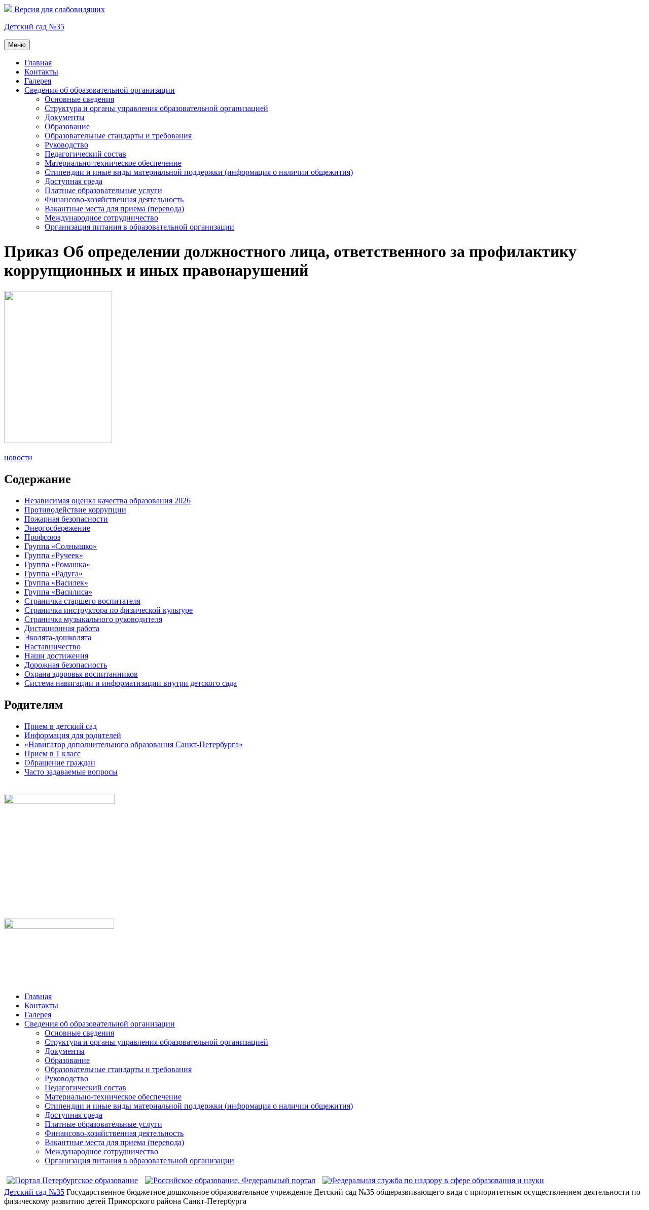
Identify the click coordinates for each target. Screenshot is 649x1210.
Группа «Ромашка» (57, 564)
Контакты (41, 71)
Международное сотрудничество (101, 217)
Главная (38, 62)
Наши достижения (56, 655)
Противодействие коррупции (75, 509)
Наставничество (52, 646)
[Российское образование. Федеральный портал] (230, 1180)
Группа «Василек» (56, 582)
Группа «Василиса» (58, 592)
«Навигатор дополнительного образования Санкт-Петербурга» (133, 744)
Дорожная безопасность (65, 665)
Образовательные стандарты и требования (118, 135)
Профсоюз (42, 537)
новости (18, 457)
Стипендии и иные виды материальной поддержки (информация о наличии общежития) (199, 172)
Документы (65, 117)
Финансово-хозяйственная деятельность (114, 199)
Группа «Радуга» (53, 573)
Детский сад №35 (34, 26)
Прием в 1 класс (52, 753)
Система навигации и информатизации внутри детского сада (130, 683)
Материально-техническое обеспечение (113, 163)
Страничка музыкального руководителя (93, 619)
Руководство (66, 144)
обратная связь (29, 789)
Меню (17, 45)
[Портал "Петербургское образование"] (72, 1180)
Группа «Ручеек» (53, 555)
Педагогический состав (85, 154)
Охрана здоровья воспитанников (81, 674)
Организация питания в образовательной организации (139, 227)
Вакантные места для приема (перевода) (114, 208)
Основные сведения (79, 99)
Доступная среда (73, 181)
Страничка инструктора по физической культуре (108, 610)
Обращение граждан (59, 762)
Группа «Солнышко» (60, 546)
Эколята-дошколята (57, 637)
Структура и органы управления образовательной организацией (156, 108)
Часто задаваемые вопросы (71, 771)
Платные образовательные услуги (103, 190)
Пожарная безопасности (66, 519)
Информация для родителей (72, 735)
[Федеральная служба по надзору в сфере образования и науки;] (433, 1180)
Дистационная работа (61, 628)
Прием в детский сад (60, 726)
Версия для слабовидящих (58, 9)
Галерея (37, 81)
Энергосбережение (57, 528)
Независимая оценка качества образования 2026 (107, 500)
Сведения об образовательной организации (99, 90)
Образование (67, 126)
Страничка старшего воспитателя (82, 601)
